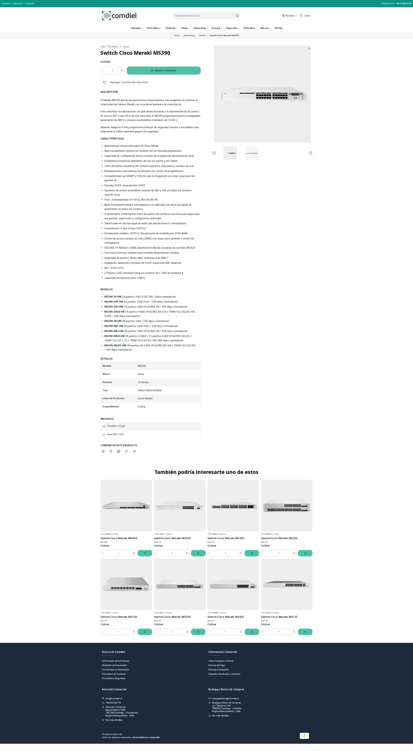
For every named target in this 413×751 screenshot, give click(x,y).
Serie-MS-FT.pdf (115, 434)
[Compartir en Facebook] (103, 451)
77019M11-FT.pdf (116, 426)
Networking (189, 35)
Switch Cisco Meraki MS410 (172, 538)
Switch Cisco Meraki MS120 (119, 617)
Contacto (30, 3)
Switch (202, 35)
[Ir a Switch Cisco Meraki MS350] (233, 505)
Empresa (6, 3)
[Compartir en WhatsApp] (118, 451)
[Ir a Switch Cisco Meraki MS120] (126, 584)
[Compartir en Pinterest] (126, 451)
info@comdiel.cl (114, 698)
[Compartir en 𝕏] (111, 451)
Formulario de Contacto (114, 674)
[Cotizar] (145, 553)
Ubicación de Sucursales (114, 665)
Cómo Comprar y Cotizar (221, 661)
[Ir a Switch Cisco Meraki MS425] (233, 584)
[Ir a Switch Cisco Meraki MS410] (180, 505)
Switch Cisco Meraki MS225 (279, 538)
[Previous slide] (214, 153)
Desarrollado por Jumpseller (146, 737)
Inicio (177, 35)
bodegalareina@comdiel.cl (225, 698)
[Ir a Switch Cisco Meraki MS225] (287, 505)
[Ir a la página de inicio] (119, 15)
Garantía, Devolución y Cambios (224, 674)
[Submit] (237, 15)
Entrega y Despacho (218, 669)
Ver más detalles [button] (114, 720)
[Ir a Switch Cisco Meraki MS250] (180, 584)
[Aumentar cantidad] (122, 70)
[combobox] (206, 15)
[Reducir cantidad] (103, 70)
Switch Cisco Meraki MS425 (225, 617)
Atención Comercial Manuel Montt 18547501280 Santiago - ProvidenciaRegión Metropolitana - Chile (122, 711)
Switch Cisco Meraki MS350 (225, 538)
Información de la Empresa (115, 661)
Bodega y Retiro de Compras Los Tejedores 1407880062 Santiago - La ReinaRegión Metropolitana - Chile (226, 707)
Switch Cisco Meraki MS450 (119, 538)
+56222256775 (113, 702)
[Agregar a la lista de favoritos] (148, 505)
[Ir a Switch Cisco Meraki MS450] (126, 505)
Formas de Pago (216, 665)
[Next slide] (310, 153)
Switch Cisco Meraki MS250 (172, 617)
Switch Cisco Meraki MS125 (279, 617)
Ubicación (18, 3)
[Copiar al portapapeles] (134, 451)
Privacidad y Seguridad (113, 678)
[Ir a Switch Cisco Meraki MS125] (287, 584)
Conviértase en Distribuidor (115, 669)
